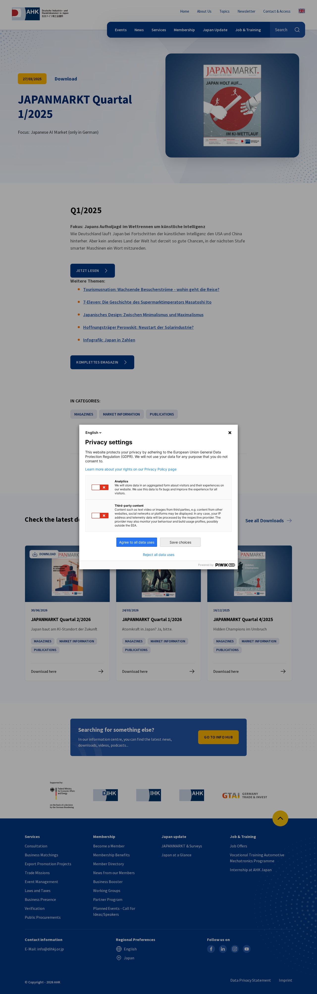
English (91, 432)
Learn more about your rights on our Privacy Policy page (131, 469)
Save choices (180, 542)
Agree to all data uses (136, 542)
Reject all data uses (158, 555)
